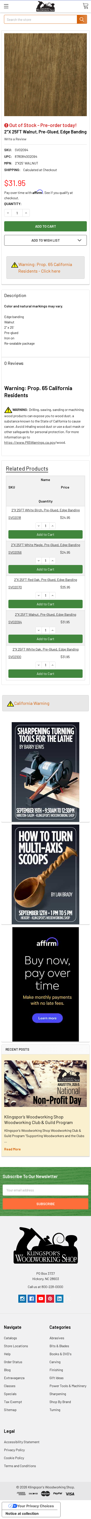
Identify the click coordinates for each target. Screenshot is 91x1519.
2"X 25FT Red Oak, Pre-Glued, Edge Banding (45, 579)
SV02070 (15, 587)
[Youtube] (41, 1299)
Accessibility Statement (22, 1442)
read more (12, 1149)
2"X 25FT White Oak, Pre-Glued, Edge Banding (46, 649)
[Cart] (85, 6)
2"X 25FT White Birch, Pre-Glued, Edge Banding (45, 510)
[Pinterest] (50, 1299)
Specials (10, 1394)
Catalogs (10, 1338)
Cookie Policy (14, 1458)
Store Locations (16, 1346)
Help (7, 1354)
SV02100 (14, 657)
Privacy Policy (14, 1450)
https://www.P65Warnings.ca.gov (29, 442)
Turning (54, 1410)
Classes (9, 1386)
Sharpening (57, 1394)
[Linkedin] (59, 1299)
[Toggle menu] (6, 6)
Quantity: (13, 203)
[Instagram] (22, 1299)
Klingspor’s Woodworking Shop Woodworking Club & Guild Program (38, 1119)
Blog (7, 1370)
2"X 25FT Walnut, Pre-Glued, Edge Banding (45, 614)
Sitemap (10, 1410)
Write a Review (15, 139)
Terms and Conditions (20, 1466)
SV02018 (14, 517)
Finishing (56, 1370)
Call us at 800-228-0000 (45, 1286)
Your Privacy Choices (35, 1506)
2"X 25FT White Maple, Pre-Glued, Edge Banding (45, 545)
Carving (55, 1362)
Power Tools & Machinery (67, 1386)
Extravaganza (14, 1378)
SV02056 (15, 552)
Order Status (13, 1362)
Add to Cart (46, 534)
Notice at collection (22, 1513)
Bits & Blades (59, 1346)
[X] (69, 1299)
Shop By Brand (60, 1402)
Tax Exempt (13, 1402)
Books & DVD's (60, 1354)
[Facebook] (32, 1299)
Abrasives (56, 1338)
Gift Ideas (56, 1378)
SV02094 (15, 622)
